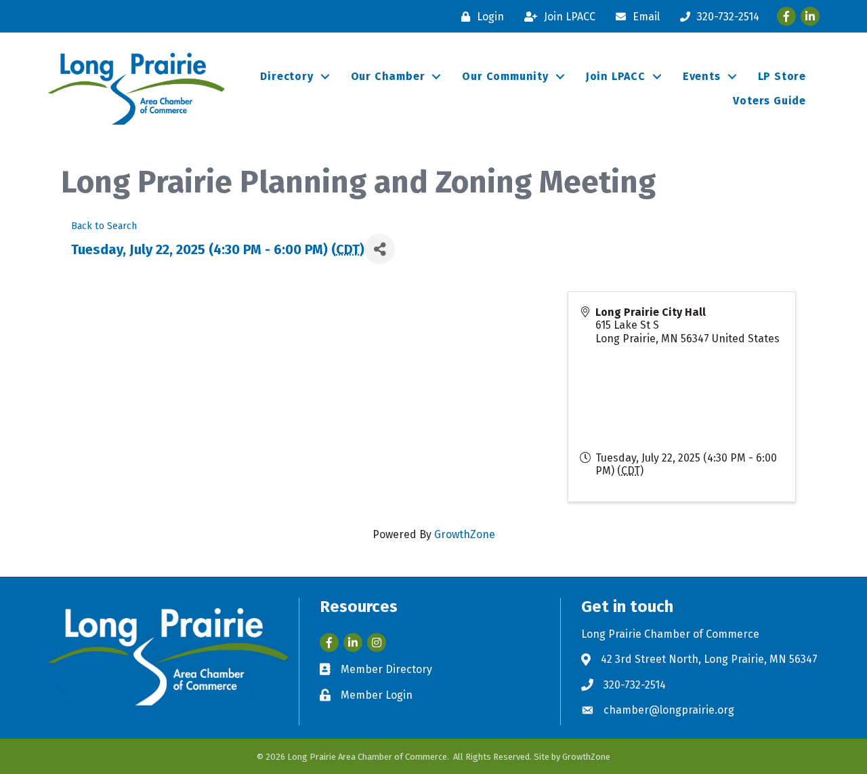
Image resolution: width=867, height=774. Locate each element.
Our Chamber (388, 76)
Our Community (505, 76)
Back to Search (104, 226)
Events (702, 76)
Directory (286, 76)
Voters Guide (769, 100)
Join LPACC (616, 76)
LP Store (782, 76)
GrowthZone (464, 534)
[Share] (379, 249)
